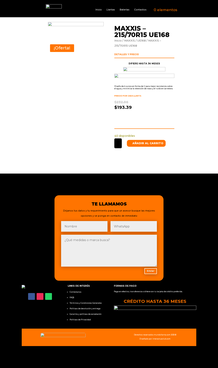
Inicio (98, 9)
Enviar (150, 271)
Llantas (110, 9)
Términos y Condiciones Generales (86, 303)
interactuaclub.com (161, 339)
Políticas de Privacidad (80, 320)
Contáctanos (75, 292)
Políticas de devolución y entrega (85, 309)
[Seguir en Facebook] (31, 296)
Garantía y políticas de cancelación (86, 314)
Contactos (140, 9)
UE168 (141, 40)
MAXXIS (129, 40)
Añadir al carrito (147, 143)
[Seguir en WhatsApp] (48, 296)
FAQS (72, 297)
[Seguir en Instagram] (40, 296)
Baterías (124, 9)
